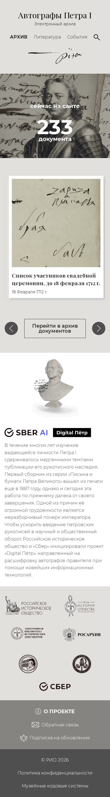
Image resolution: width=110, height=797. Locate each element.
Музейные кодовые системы (55, 786)
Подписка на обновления (59, 737)
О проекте (58, 711)
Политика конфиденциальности (55, 773)
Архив (18, 37)
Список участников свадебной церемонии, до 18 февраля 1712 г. (56, 279)
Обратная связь (59, 725)
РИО (51, 760)
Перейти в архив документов (55, 328)
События (77, 37)
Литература (47, 37)
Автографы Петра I (55, 15)
